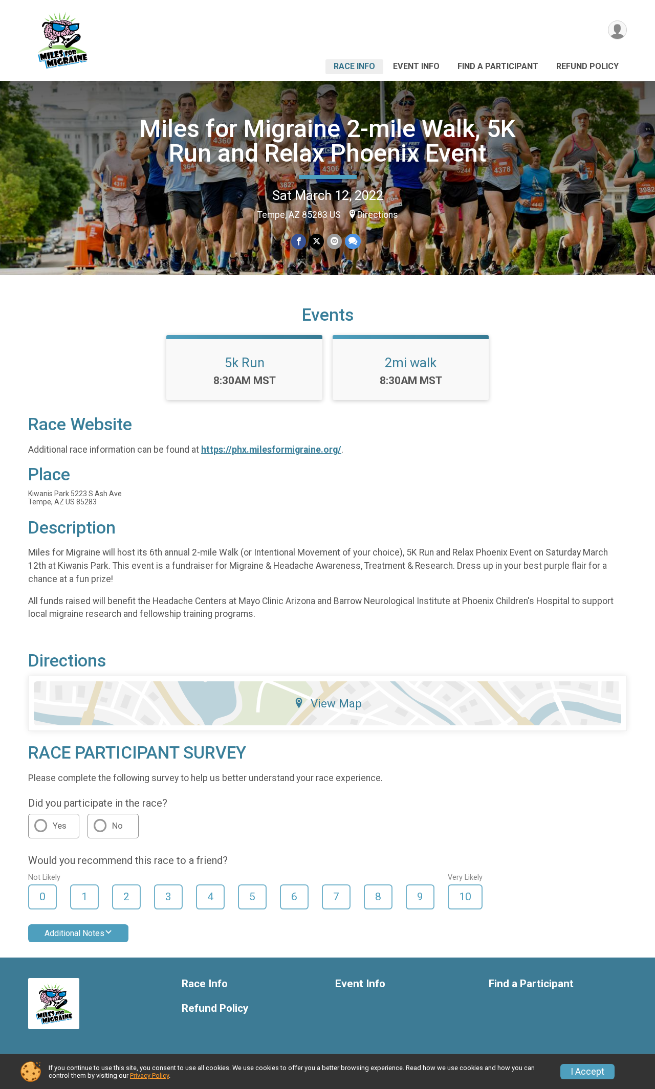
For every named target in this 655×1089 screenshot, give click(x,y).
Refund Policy (587, 66)
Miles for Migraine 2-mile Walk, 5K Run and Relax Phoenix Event (328, 141)
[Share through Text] (353, 241)
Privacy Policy (149, 1075)
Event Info (416, 66)
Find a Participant (497, 66)
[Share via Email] (334, 241)
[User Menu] (617, 29)
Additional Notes (74, 933)
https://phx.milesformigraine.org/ (271, 450)
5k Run (245, 362)
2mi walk (410, 362)
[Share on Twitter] (316, 241)
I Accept (587, 1071)
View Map (336, 703)
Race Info (354, 66)
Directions (377, 215)
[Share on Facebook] (298, 241)
